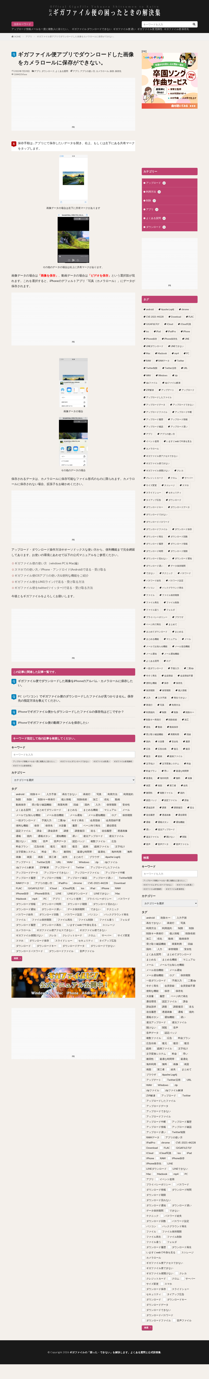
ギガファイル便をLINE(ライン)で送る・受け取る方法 (49, 581)
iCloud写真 (186, 324)
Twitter (180, 360)
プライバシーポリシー (156, 617)
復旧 (188, 749)
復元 (176, 749)
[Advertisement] (73, 101)
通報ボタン (163, 822)
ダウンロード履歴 (154, 543)
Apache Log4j (167, 309)
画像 (190, 778)
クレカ (180, 470)
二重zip (190, 668)
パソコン (150, 587)
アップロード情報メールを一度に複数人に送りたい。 (40, 28)
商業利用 (175, 734)
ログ (168, 661)
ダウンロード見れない (156, 558)
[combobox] (166, 24)
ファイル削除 (172, 602)
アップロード (155, 182)
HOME (17, 36)
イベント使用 (152, 441)
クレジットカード (154, 478)
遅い (148, 829)
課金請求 (150, 807)
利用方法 (153, 191)
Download (176, 316)
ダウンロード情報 (179, 543)
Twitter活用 (170, 368)
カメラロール (102, 71)
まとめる (179, 631)
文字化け (150, 763)
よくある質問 (61, 71)
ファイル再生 (152, 602)
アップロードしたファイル (159, 397)
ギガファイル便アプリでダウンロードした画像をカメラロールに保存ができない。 (76, 36)
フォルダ (170, 609)
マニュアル (171, 639)
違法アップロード (166, 829)
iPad (158, 331)
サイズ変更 (151, 485)
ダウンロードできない (156, 514)
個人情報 (182, 690)
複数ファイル (166, 792)
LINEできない (177, 346)
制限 (164, 712)
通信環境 (182, 815)
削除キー (190, 712)
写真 (162, 705)
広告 (148, 749)
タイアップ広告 (153, 500)
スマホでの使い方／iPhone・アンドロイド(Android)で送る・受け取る (60, 569)
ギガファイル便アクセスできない (162, 456)
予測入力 (175, 668)
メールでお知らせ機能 (156, 646)
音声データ (163, 844)
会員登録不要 (186, 675)
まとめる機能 (152, 639)
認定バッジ (151, 800)
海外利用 (164, 778)
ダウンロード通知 (183, 558)
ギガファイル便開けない (157, 470)
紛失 (186, 785)
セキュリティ (175, 492)
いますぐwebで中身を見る (179, 441)
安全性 (175, 741)
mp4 (176, 353)
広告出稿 (162, 749)
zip (176, 375)
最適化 (149, 778)
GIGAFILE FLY (152, 324)
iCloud (170, 324)
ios (147, 331)
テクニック (167, 573)
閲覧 (184, 836)
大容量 (161, 741)
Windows (162, 375)
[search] (194, 24)
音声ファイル (182, 844)
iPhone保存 (151, 338)
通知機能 (180, 822)
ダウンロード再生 (154, 536)
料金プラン (151, 771)
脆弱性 (149, 792)
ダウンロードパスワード (157, 522)
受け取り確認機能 (154, 734)
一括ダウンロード (154, 668)
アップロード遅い (179, 426)
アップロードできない (183, 404)
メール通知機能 (171, 653)
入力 (148, 697)
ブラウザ (179, 617)
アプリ (29, 36)
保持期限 (150, 690)
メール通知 (151, 653)
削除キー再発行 (153, 719)
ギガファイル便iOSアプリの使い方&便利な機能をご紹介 (52, 575)
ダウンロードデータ (180, 507)
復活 (148, 756)
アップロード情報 (179, 419)
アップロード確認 (154, 426)
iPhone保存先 (170, 338)
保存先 (118, 71)
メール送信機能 (182, 646)
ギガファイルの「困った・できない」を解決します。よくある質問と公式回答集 (115, 1352)
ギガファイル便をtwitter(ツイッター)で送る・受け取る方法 (54, 587)
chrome (185, 309)
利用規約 (150, 712)
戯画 (160, 756)
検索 (16, 958)
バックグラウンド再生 (172, 587)
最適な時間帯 (182, 771)
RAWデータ (163, 360)
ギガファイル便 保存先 (22, 766)
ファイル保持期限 (170, 595)
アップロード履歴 (154, 419)
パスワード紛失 (153, 580)
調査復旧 (178, 807)
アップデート (167, 390)
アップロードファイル (156, 412)
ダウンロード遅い (154, 565)
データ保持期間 (178, 565)
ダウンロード (48, 71)
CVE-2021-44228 (155, 316)
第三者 (173, 785)
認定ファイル (170, 800)
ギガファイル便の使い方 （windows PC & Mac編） (47, 563)
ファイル (150, 595)
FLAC (191, 316)
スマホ (185, 485)
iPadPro (172, 331)
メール (188, 639)
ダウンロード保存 (183, 529)
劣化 (148, 727)
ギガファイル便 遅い (124, 28)
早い (166, 771)
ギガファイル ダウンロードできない (92, 28)
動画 (160, 727)
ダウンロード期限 (179, 551)
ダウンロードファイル (156, 529)
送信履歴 (150, 815)
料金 (189, 763)
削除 (150, 200)
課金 (187, 800)
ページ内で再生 (153, 624)
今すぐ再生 (151, 675)
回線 (189, 734)
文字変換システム (170, 763)
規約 (182, 792)
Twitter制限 (151, 368)
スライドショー (153, 492)
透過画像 (166, 815)
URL (185, 368)
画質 (148, 785)
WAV (148, 375)
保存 (112, 71)
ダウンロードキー (154, 507)
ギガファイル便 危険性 (123, 761)
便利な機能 (151, 683)
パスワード (185, 573)
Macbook (162, 353)
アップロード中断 (183, 412)
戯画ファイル (176, 756)
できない (150, 573)
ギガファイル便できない (157, 463)
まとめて (173, 624)
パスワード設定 (176, 580)
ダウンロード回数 (179, 536)
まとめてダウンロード (156, 631)
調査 (164, 807)
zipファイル (151, 382)
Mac (148, 353)
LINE (187, 338)
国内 (148, 741)
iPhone (186, 331)
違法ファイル (152, 836)
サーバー (189, 478)
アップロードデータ (155, 404)
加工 (187, 719)
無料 (178, 778)
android (150, 309)
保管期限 (166, 690)
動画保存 (174, 727)
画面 (160, 785)
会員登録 (168, 675)
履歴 (188, 741)
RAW (148, 360)
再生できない (180, 697)
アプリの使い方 (87, 71)
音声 (148, 844)
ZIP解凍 (150, 390)
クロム (174, 478)
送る (192, 807)
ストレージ (169, 485)
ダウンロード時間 (154, 551)
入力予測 (162, 697)
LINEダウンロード (154, 346)
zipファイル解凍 (172, 382)
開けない (170, 836)
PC (187, 353)
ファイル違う (152, 609)
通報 (148, 822)
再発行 (149, 705)
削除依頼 (173, 719)
